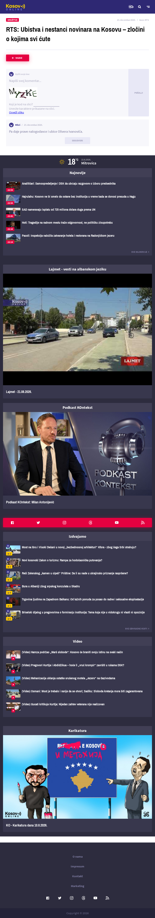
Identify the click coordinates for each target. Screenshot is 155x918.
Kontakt (77, 876)
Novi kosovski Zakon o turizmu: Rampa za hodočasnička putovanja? (77, 563)
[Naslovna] (15, 7)
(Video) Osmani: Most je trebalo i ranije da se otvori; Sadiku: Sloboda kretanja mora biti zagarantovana (77, 694)
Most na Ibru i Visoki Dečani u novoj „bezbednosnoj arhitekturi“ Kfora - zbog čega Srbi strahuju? (77, 550)
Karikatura (77, 730)
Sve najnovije (139, 251)
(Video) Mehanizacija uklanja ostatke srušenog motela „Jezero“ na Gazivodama (77, 681)
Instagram (64, 522)
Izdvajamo (77, 536)
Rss (143, 522)
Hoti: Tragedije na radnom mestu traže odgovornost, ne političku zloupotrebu (77, 226)
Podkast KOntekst (78, 407)
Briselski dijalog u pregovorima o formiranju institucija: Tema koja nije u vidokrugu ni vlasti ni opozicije (77, 616)
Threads (90, 522)
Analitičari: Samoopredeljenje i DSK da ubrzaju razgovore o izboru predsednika (77, 187)
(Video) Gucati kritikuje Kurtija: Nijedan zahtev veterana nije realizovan (77, 707)
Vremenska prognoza (131, 7)
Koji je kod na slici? (21, 104)
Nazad (19, 57)
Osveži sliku (16, 112)
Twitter (38, 522)
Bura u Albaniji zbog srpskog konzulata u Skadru (77, 590)
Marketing (77, 886)
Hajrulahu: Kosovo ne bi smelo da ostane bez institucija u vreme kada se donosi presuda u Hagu (77, 200)
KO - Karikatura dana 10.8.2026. (77, 783)
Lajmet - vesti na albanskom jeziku (77, 269)
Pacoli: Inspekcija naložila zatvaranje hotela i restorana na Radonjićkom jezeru (77, 239)
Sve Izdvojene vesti (136, 628)
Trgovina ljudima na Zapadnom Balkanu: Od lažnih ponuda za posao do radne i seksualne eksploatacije (77, 603)
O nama (78, 856)
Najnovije (77, 172)
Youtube (116, 522)
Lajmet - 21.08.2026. (77, 336)
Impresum (77, 866)
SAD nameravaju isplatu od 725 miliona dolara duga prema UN (77, 213)
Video (77, 641)
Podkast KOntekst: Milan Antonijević (77, 460)
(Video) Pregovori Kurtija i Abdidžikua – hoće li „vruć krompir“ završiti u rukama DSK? (77, 668)
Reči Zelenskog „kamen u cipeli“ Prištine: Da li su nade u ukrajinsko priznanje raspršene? (77, 576)
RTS (147, 19)
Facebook (12, 522)
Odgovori (77, 140)
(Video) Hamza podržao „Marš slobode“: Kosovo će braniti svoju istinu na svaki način (77, 655)
